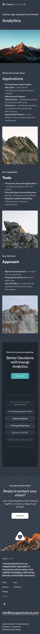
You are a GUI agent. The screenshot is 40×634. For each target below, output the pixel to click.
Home (4, 582)
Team (15, 582)
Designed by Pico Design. (11, 629)
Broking (5, 592)
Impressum (6, 627)
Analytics (5, 596)
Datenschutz (16, 627)
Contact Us (17, 587)
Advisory (5, 587)
